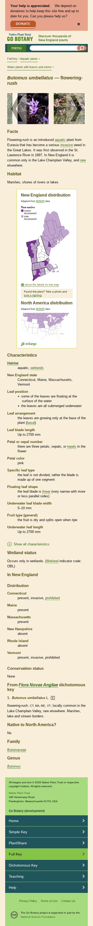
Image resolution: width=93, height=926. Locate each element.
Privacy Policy (28, 900)
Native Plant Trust (19, 793)
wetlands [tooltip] (37, 368)
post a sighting (33, 295)
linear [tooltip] (46, 491)
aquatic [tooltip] (60, 140)
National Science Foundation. (38, 916)
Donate (23, 24)
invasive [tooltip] (66, 145)
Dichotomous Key (23, 865)
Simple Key (18, 832)
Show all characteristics (31, 544)
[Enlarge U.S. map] (46, 329)
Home (14, 821)
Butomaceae (16, 750)
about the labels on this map (42, 284)
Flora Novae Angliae (38, 685)
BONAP (40, 201)
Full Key (12, 58)
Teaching (16, 876)
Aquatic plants (29, 58)
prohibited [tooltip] (52, 598)
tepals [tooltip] (71, 446)
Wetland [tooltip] (52, 561)
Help (12, 887)
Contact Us (68, 900)
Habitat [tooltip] (12, 363)
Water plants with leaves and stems (29, 67)
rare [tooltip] (83, 160)
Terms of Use (49, 900)
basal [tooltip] (31, 423)
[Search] (82, 48)
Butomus (14, 766)
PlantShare (18, 843)
